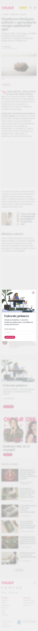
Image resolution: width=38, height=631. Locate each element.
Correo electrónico (9, 329)
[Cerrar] (33, 292)
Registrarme (10, 337)
